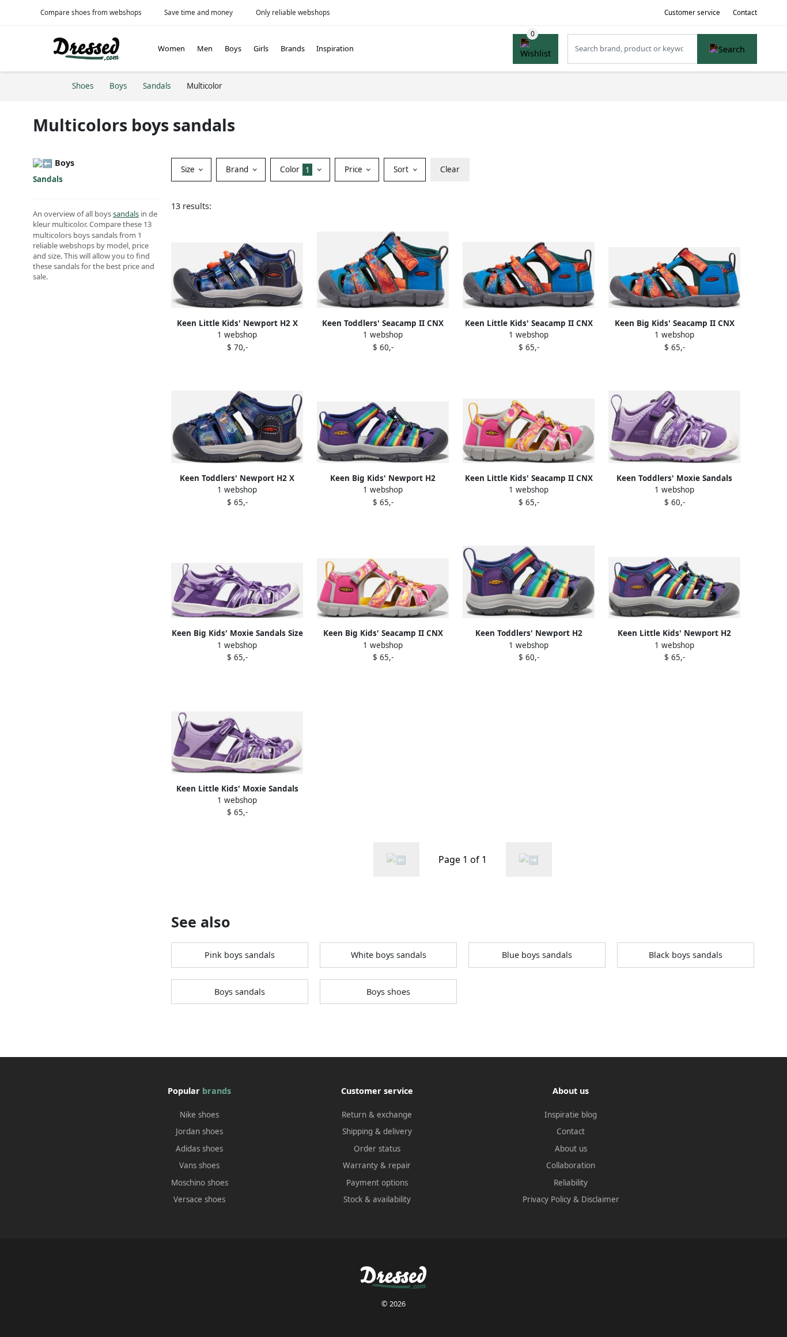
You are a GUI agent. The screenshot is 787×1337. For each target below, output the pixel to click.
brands (216, 1090)
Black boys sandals (685, 954)
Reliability (571, 1182)
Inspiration (335, 48)
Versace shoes (199, 1199)
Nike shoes (199, 1114)
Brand (238, 169)
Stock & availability (377, 1199)
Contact (745, 12)
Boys (233, 48)
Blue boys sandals (537, 954)
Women (171, 48)
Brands (293, 48)
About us (571, 1148)
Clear (450, 169)
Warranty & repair (377, 1165)
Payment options (377, 1182)
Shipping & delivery (377, 1131)
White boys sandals (388, 954)
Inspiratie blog (570, 1114)
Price (355, 169)
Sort (402, 169)
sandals (126, 214)
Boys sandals (239, 991)
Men (205, 48)
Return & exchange (377, 1114)
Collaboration (570, 1165)
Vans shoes (199, 1165)
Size (189, 169)
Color (295, 169)
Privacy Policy (547, 1199)
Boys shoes (388, 991)
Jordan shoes (199, 1131)
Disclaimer (600, 1199)
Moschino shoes (199, 1182)
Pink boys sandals (240, 954)
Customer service (692, 12)
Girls (260, 48)
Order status (377, 1148)
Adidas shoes (199, 1148)
